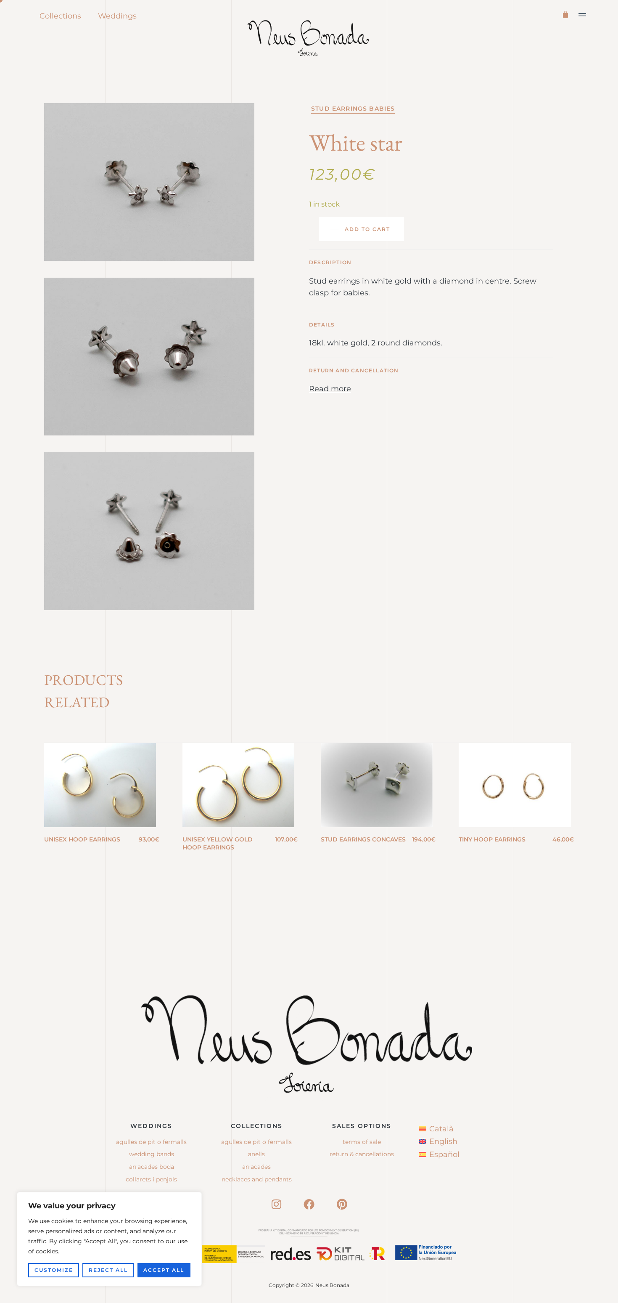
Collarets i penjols (151, 1179)
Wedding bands (151, 1154)
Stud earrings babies (353, 108)
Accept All (163, 1270)
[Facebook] (309, 1204)
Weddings (117, 16)
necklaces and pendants (257, 1179)
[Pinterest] (341, 1204)
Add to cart (367, 229)
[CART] (566, 14)
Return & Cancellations (362, 1154)
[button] (582, 15)
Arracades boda (151, 1166)
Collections (60, 16)
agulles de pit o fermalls (256, 1142)
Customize (53, 1270)
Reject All (108, 1270)
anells (256, 1154)
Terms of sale (362, 1142)
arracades (256, 1166)
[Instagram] (276, 1204)
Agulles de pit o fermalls (151, 1142)
